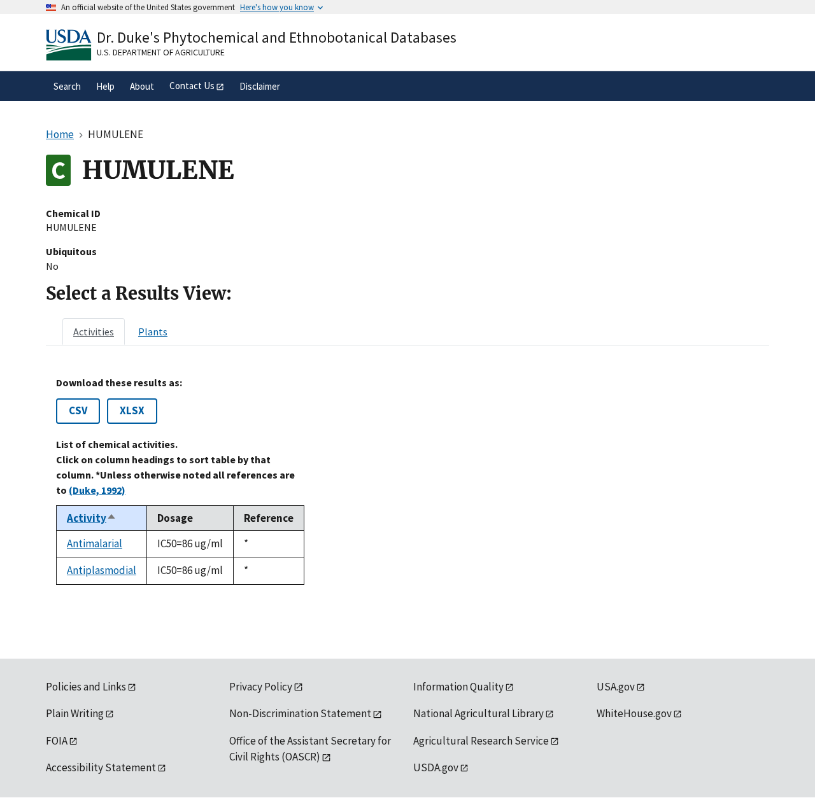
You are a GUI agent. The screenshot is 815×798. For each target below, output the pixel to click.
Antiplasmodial (101, 570)
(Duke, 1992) (97, 490)
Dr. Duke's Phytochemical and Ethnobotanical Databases (277, 37)
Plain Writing (75, 713)
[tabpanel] (407, 481)
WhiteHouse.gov (634, 713)
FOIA (56, 741)
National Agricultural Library (478, 713)
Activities (93, 331)
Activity (92, 518)
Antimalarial (94, 543)
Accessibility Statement (101, 767)
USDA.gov (435, 767)
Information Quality (458, 687)
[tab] (93, 331)
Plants (152, 331)
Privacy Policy (260, 687)
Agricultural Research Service (481, 741)
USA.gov (616, 687)
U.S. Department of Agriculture (161, 52)
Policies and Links (86, 687)
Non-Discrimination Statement (300, 713)
